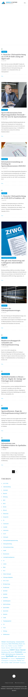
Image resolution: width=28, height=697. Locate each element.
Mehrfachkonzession (10, 654)
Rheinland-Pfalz (19, 654)
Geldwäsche (5, 530)
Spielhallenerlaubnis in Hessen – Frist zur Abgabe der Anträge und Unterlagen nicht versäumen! (13, 379)
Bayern (20, 643)
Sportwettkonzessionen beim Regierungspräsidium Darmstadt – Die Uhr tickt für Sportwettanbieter (14, 115)
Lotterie (4, 564)
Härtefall (22, 650)
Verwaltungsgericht (4, 660)
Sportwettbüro (6, 607)
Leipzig (24, 652)
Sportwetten (5, 610)
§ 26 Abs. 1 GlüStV (8, 662)
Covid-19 (20, 645)
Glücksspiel (5, 537)
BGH (4, 503)
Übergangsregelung (23, 662)
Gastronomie (6, 523)
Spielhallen (5, 597)
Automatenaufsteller (20, 641)
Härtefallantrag (4, 652)
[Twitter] (13, 676)
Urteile (4, 617)
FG (3, 520)
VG (4, 624)
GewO (4, 533)
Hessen (17, 650)
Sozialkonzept (6, 587)
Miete (4, 567)
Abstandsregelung (10, 641)
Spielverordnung (6, 604)
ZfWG (2, 662)
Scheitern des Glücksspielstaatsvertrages (10, 309)
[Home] (9, 3)
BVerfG (4, 506)
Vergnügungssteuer (7, 621)
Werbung (5, 631)
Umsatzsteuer (13, 658)
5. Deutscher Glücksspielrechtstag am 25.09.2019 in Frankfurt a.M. (13, 197)
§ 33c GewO (16, 662)
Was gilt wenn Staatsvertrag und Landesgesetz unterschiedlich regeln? (12, 263)
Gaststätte (5, 527)
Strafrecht (5, 614)
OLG (4, 570)
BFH (4, 500)
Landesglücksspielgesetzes (8, 557)
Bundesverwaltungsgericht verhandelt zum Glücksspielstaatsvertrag (10, 343)
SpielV (15, 656)
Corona (10, 645)
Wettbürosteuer (6, 634)
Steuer (9, 658)
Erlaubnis (16, 647)
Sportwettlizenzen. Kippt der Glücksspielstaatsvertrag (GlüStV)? (14, 412)
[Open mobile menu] (25, 2)
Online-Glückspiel (7, 574)
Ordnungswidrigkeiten (8, 577)
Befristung (5, 496)
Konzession (18, 652)
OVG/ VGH (5, 580)
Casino (6, 645)
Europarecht (5, 517)
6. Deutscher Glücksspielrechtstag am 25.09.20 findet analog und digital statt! (13, 57)
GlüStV (12, 650)
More (2, 76)
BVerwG (5, 510)
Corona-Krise (14, 645)
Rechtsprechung (6, 584)
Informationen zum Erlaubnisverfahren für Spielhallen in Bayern (13, 445)
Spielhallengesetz (6, 600)
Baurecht (5, 493)
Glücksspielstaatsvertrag (8, 547)
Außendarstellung (7, 486)
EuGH (20, 647)
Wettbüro (23, 660)
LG (4, 560)
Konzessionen (6, 553)
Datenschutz (5, 513)
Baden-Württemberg (13, 643)
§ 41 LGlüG (5, 483)
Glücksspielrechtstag (7, 543)
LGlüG (3, 654)
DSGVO (12, 647)
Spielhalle (5, 594)
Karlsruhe (12, 652)
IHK (9, 652)
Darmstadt (3, 647)
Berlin (24, 643)
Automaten (5, 490)
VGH (4, 627)
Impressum (9, 682)
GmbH (4, 550)
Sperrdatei (5, 590)
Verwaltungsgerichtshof (13, 660)
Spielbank (3, 656)
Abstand (3, 641)
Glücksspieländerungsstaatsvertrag (10, 540)
